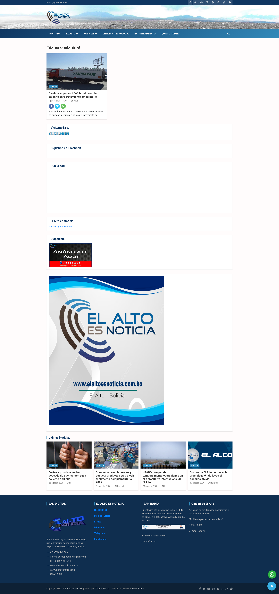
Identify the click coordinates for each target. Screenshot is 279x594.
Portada (54, 33)
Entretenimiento (145, 33)
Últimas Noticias (59, 437)
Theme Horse (102, 588)
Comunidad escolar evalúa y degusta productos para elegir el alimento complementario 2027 (115, 477)
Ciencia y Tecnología (116, 33)
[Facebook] (51, 106)
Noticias (89, 33)
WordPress (138, 588)
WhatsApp (99, 527)
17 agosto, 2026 (197, 483)
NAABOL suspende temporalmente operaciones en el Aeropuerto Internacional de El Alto (163, 477)
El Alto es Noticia (73, 588)
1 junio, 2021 (54, 101)
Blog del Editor (102, 515)
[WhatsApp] (63, 106)
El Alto (70, 33)
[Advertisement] (136, 190)
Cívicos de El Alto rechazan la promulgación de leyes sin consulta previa (208, 476)
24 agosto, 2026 (150, 486)
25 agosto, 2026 (56, 483)
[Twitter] (57, 106)
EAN (65, 101)
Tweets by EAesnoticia (60, 226)
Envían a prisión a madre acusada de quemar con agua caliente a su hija (67, 476)
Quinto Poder (170, 33)
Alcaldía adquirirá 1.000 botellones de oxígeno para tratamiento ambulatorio (73, 95)
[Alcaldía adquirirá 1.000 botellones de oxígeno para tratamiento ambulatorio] (76, 71)
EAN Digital (119, 486)
